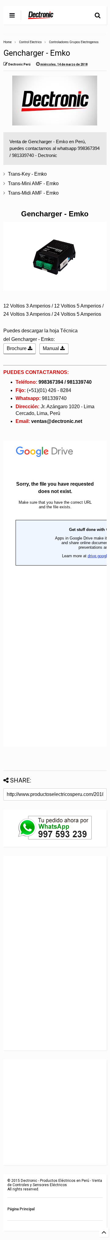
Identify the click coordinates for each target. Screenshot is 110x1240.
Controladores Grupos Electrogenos (74, 42)
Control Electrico (30, 42)
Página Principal (21, 1209)
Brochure (17, 348)
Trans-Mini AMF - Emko (33, 183)
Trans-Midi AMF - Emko (33, 193)
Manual (51, 348)
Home (7, 42)
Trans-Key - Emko (27, 174)
